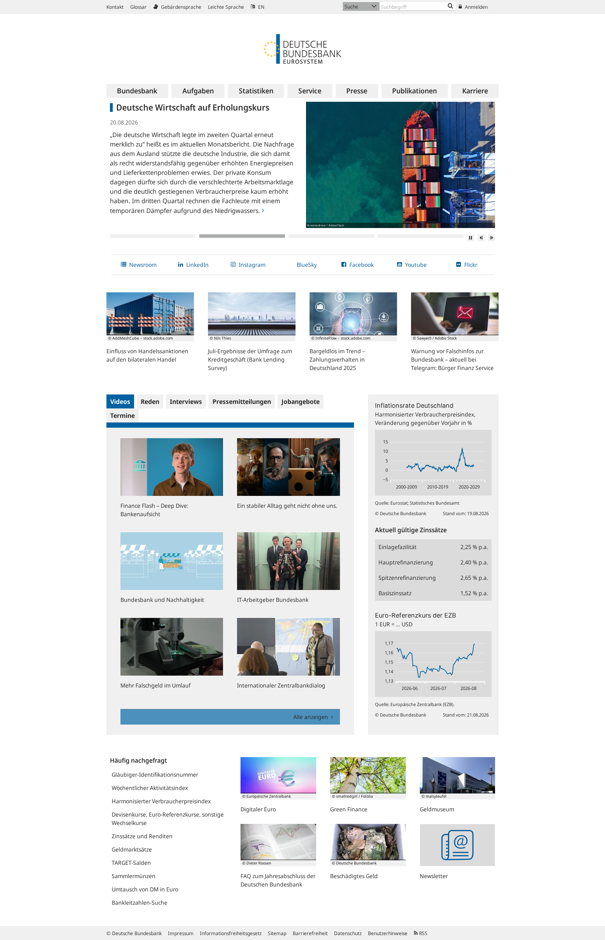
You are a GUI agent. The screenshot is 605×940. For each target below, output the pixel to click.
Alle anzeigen (311, 717)
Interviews (186, 401)
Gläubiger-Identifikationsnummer (155, 774)
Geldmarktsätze (132, 849)
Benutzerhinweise (388, 933)
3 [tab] (331, 236)
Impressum (181, 933)
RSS (422, 933)
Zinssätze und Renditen (142, 836)
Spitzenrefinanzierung (407, 578)
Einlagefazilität (397, 547)
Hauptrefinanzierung (405, 562)
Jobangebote (300, 401)
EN (260, 6)
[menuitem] (137, 91)
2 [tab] (242, 236)
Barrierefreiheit (310, 933)
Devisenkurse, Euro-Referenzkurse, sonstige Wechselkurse (168, 819)
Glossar (138, 6)
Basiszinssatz (394, 593)
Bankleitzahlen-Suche (139, 902)
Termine (122, 415)
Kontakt (115, 6)
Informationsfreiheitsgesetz (231, 933)
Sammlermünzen (133, 876)
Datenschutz (348, 933)
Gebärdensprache (180, 6)
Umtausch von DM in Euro (145, 889)
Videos (120, 401)
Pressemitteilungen (242, 401)
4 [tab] (421, 236)
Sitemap (277, 933)
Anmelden (476, 6)
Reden (150, 401)
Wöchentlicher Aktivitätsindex (150, 788)
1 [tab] (153, 236)
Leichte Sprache (226, 6)
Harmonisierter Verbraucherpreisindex (161, 801)
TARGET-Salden (131, 863)
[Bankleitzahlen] (450, 6)
